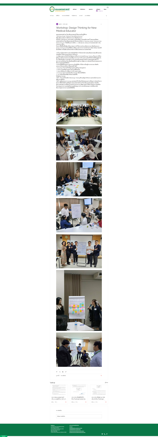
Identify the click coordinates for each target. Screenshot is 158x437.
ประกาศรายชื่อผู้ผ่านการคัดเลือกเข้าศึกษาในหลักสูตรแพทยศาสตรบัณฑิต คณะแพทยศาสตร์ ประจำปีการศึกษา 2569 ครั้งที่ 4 (98, 398)
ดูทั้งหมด (106, 382)
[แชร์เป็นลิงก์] (65, 371)
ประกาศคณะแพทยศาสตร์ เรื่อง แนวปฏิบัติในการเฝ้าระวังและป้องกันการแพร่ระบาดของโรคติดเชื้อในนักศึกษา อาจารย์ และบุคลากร (59, 398)
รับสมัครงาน (74, 15)
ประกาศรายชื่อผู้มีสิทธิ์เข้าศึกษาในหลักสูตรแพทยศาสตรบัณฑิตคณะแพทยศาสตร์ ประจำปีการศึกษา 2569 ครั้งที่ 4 (79, 398)
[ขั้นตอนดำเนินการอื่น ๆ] (101, 24)
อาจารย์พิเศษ (87, 15)
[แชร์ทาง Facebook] (56, 371)
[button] (106, 15)
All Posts (52, 15)
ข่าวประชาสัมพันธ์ (65, 15)
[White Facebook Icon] (107, 434)
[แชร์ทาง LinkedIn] (62, 371)
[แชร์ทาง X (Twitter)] (59, 371)
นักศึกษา (58, 15)
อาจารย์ (80, 15)
